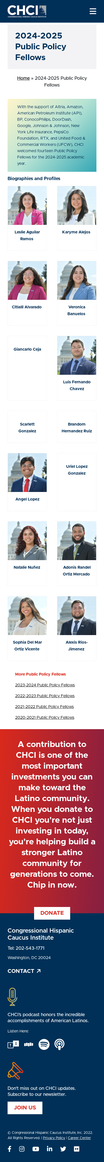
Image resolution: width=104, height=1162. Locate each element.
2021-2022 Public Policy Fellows (44, 707)
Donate (52, 913)
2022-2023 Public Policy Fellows (44, 696)
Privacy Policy (54, 1138)
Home (23, 78)
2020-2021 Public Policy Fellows (44, 718)
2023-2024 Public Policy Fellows (45, 685)
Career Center (79, 1138)
